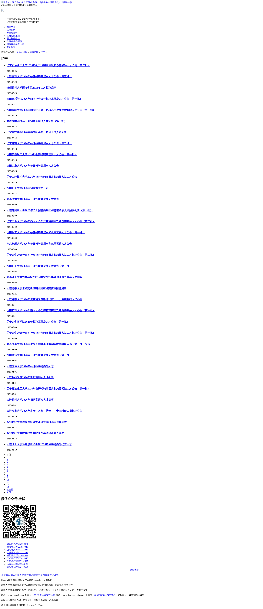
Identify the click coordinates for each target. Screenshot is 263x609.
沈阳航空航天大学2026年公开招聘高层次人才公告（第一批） (42, 154)
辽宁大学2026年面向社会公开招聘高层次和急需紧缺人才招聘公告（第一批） (51, 332)
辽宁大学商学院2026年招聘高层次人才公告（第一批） (38, 321)
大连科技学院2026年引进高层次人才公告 (30, 377)
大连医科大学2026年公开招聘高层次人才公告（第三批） (39, 76)
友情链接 (45, 575)
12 (8, 484)
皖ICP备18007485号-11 (44, 595)
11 (8, 482)
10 (8, 479)
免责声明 (26, 575)
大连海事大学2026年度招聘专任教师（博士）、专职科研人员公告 (44, 299)
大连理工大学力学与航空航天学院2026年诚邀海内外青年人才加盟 (44, 277)
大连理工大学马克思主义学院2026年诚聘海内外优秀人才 (39, 444)
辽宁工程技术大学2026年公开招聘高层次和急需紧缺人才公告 (42, 176)
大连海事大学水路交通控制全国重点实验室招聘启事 (36, 288)
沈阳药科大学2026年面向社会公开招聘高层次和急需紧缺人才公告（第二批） (51, 110)
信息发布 (54, 575)
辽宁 (43, 52)
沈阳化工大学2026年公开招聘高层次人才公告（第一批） (39, 266)
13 (8, 487)
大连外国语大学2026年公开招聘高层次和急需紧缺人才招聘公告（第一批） (50, 210)
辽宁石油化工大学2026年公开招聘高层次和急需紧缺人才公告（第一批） (48, 388)
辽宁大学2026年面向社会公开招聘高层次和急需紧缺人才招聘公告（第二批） (51, 254)
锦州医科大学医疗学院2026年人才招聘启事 (31, 87)
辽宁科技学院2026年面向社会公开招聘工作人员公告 (37, 132)
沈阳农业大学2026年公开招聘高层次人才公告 (33, 165)
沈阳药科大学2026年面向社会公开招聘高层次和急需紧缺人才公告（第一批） (51, 310)
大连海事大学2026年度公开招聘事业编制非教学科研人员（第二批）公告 (48, 344)
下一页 (10, 489)
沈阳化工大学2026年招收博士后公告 (27, 188)
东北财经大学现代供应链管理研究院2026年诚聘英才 (37, 422)
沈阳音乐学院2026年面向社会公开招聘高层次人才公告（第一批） (44, 98)
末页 (9, 492)
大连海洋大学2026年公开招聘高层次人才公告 (33, 199)
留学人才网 (21, 52)
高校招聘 (34, 52)
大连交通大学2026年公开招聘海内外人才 (30, 366)
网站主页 (11, 27)
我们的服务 (15, 575)
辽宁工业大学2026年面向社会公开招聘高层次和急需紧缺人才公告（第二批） (51, 221)
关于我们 (5, 575)
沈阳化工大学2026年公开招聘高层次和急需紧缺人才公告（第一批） (46, 232)
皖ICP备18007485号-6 (104, 595)
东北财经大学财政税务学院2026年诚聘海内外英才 (35, 433)
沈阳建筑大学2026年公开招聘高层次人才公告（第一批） (39, 355)
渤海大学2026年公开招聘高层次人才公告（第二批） (37, 121)
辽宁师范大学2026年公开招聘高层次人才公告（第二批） (39, 143)
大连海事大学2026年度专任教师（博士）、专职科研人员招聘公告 (44, 410)
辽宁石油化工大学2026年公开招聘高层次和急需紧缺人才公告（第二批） (48, 65)
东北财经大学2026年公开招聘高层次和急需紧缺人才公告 (39, 243)
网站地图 (35, 575)
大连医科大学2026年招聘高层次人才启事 (30, 399)
